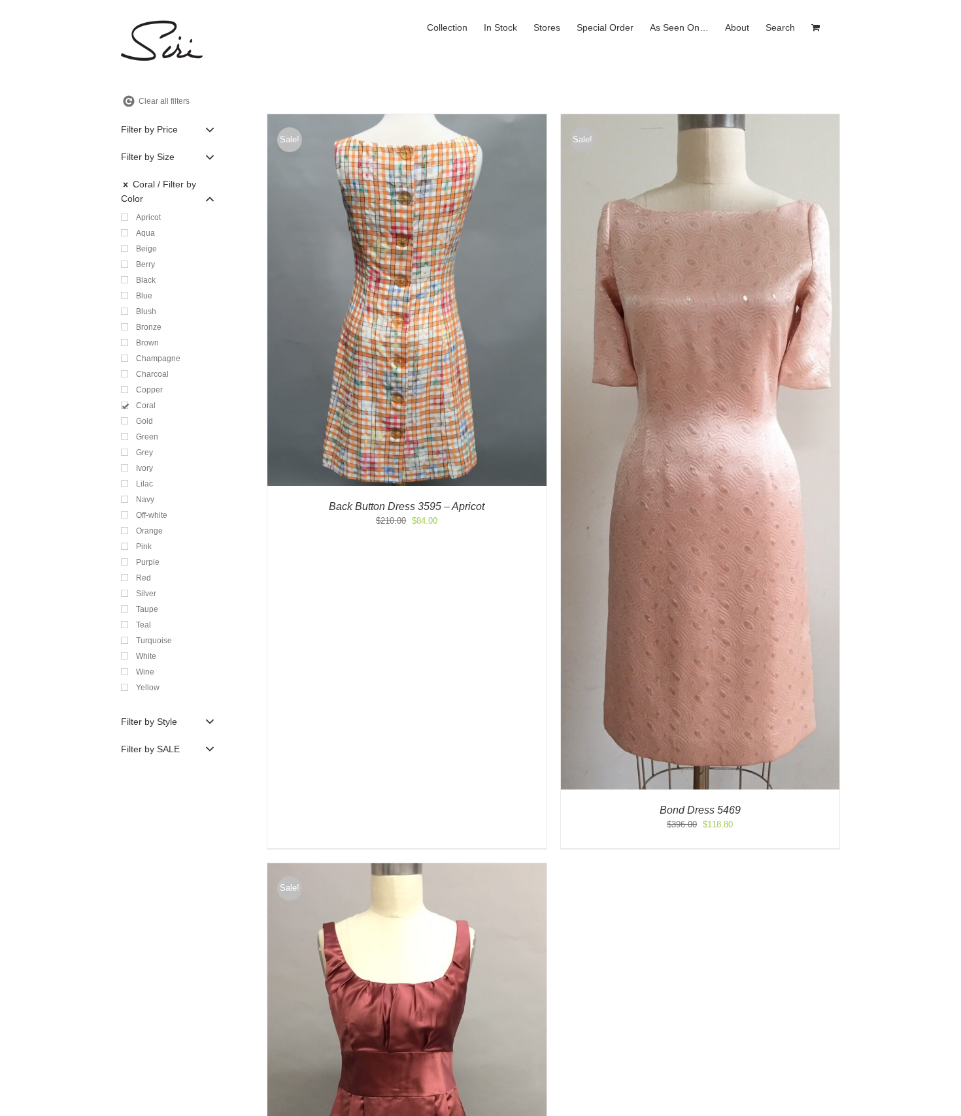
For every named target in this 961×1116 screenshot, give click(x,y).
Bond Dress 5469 (700, 810)
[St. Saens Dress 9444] (407, 869)
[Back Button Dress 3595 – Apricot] (407, 120)
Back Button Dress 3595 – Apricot (406, 506)
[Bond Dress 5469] (700, 120)
